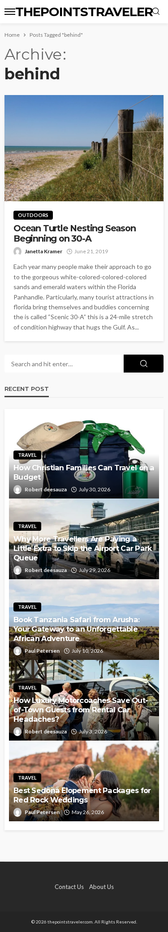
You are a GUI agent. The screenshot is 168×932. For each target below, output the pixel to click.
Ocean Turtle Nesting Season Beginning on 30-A (74, 233)
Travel (27, 455)
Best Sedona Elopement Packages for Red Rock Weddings (82, 795)
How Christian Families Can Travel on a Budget (84, 472)
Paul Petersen (42, 650)
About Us (101, 886)
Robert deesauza (46, 489)
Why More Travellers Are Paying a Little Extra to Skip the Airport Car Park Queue (82, 548)
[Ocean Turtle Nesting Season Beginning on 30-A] (84, 148)
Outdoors (33, 215)
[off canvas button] (9, 11)
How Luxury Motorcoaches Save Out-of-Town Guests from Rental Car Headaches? (80, 710)
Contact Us (69, 886)
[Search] (156, 11)
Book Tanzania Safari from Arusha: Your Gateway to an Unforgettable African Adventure (76, 629)
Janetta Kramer (43, 251)
